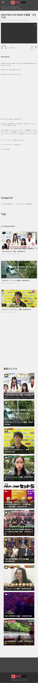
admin (12, 48)
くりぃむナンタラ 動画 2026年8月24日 (18, 589)
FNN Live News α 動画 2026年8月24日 (18, 616)
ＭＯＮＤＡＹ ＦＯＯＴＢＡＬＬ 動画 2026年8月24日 (16, 309)
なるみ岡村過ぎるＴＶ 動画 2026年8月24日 (19, 642)
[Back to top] (32, 679)
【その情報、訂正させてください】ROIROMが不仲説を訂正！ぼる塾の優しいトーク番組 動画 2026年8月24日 (19, 504)
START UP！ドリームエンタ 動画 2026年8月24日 (15, 280)
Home (5, 7)
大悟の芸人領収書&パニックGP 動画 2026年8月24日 (17, 560)
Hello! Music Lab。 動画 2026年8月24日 (13, 251)
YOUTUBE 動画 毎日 (13, 7)
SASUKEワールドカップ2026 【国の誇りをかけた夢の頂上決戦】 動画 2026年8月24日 (19, 531)
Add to (32, 49)
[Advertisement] (19, 33)
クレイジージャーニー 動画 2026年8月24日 (19, 478)
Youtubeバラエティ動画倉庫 (23, 204)
